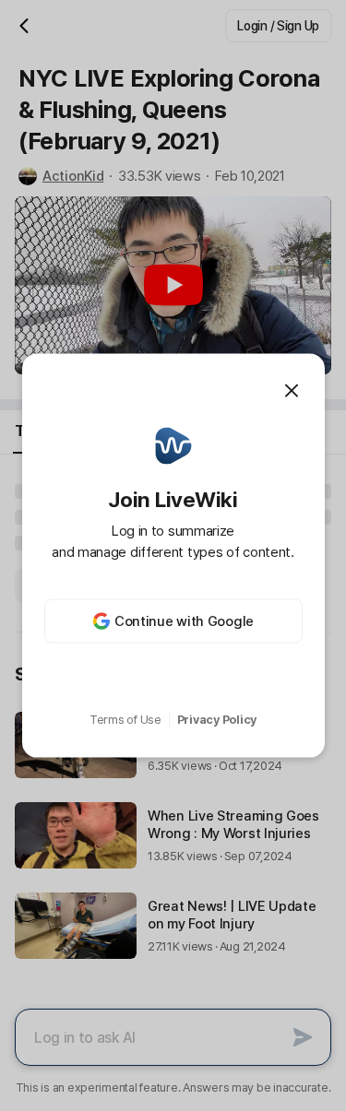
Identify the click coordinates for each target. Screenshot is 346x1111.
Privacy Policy (217, 720)
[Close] (291, 390)
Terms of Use (125, 720)
